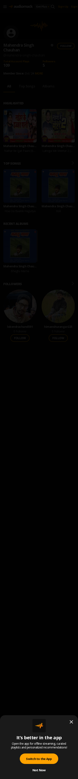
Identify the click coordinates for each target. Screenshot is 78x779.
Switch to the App (39, 759)
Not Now (39, 770)
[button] (39, 389)
